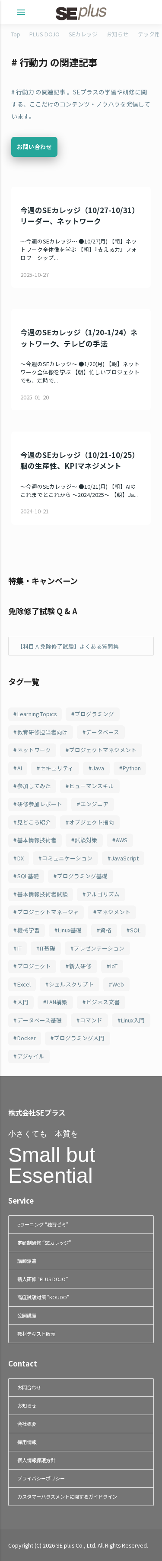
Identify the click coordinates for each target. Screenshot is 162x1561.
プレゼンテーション (99, 948)
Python (132, 768)
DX (20, 858)
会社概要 (26, 1423)
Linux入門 (133, 1020)
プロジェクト (34, 966)
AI (19, 768)
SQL (135, 930)
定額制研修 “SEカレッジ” (44, 1242)
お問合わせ (29, 1387)
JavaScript (125, 858)
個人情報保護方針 (36, 1460)
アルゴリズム (103, 894)
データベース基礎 (39, 1020)
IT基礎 (47, 948)
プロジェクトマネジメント (103, 750)
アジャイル (30, 1056)
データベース (102, 732)
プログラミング (94, 714)
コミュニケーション (67, 858)
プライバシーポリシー (41, 1478)
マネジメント (113, 912)
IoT (114, 966)
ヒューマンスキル (91, 786)
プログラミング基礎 (82, 876)
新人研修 (80, 966)
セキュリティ (56, 768)
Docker (26, 1038)
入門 (23, 1002)
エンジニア (94, 804)
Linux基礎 (70, 930)
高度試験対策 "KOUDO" (43, 1297)
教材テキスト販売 (36, 1333)
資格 (105, 930)
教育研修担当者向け (42, 732)
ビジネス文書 (103, 1002)
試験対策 (86, 840)
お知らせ (117, 34)
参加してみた (34, 786)
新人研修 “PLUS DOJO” (42, 1278)
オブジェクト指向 (91, 822)
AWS (121, 840)
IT (19, 948)
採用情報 (26, 1441)
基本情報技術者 (37, 840)
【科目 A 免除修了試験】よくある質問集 (68, 646)
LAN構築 (57, 1002)
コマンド (91, 1020)
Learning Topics (37, 714)
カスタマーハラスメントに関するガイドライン (67, 1496)
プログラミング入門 (79, 1038)
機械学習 (28, 930)
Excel (24, 984)
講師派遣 (26, 1260)
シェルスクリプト (71, 984)
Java (98, 768)
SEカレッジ (83, 34)
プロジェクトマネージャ (48, 912)
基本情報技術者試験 (42, 894)
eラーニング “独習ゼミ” (42, 1224)
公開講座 (26, 1315)
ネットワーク (34, 750)
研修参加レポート (39, 804)
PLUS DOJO (44, 34)
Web (118, 984)
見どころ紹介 (34, 822)
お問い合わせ (34, 147)
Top (15, 34)
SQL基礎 (28, 876)
